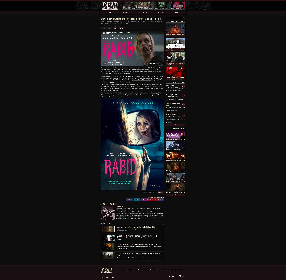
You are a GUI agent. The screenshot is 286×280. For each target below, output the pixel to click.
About (174, 270)
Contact (180, 270)
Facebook (129, 199)
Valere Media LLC (109, 275)
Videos (103, 28)
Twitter (137, 199)
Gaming (126, 270)
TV (136, 270)
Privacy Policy (112, 277)
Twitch (161, 199)
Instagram (145, 199)
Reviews (147, 270)
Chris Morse (105, 26)
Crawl (112, 82)
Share (161, 192)
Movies (109, 28)
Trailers (121, 28)
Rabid (115, 28)
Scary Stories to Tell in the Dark (141, 80)
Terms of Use (104, 277)
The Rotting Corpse (172, 50)
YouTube (153, 199)
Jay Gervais (170, 36)
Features (154, 270)
